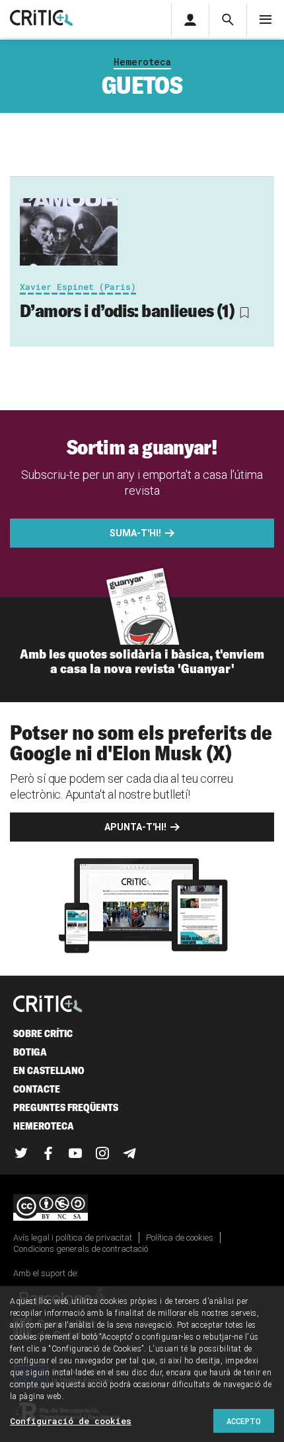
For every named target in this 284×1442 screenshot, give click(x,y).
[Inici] (48, 1005)
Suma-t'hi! (135, 533)
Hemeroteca (142, 61)
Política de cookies (179, 1238)
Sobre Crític (43, 1033)
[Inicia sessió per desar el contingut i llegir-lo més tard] (244, 312)
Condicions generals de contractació (80, 1249)
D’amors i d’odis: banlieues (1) (127, 310)
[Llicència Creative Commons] (142, 1208)
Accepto (244, 1421)
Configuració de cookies (70, 1421)
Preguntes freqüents (65, 1107)
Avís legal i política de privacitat (72, 1238)
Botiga (30, 1052)
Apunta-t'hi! (135, 827)
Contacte (36, 1089)
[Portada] (41, 19)
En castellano (49, 1070)
